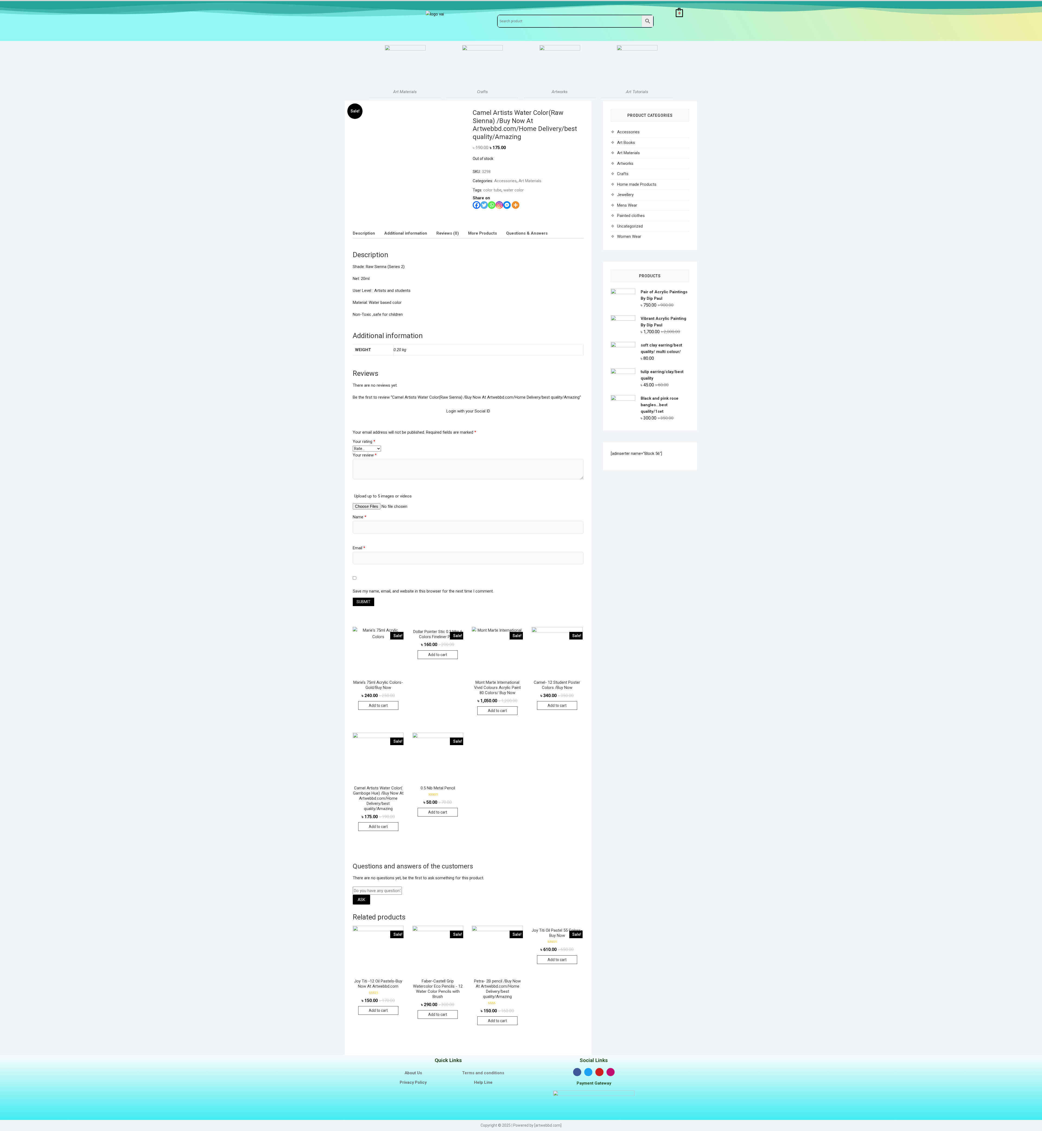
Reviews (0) (447, 233)
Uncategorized (630, 226)
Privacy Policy (413, 1082)
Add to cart (378, 705)
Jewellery (625, 194)
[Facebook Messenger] (507, 205)
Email (359, 548)
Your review (365, 455)
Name (359, 517)
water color (513, 190)
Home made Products (636, 184)
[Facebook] (476, 205)
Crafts (622, 173)
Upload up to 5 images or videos (383, 496)
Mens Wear (627, 205)
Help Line (483, 1082)
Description (364, 233)
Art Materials (530, 180)
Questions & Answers (527, 233)
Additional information (405, 233)
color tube (492, 190)
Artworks (625, 163)
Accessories (505, 180)
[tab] (364, 233)
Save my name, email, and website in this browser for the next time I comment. (423, 591)
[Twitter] (484, 205)
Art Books (626, 142)
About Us (413, 1072)
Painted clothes (631, 215)
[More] (515, 205)
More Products (482, 233)
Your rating (364, 441)
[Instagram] (499, 205)
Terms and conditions (483, 1072)
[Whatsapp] (491, 205)
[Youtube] (599, 1072)
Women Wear (629, 236)
